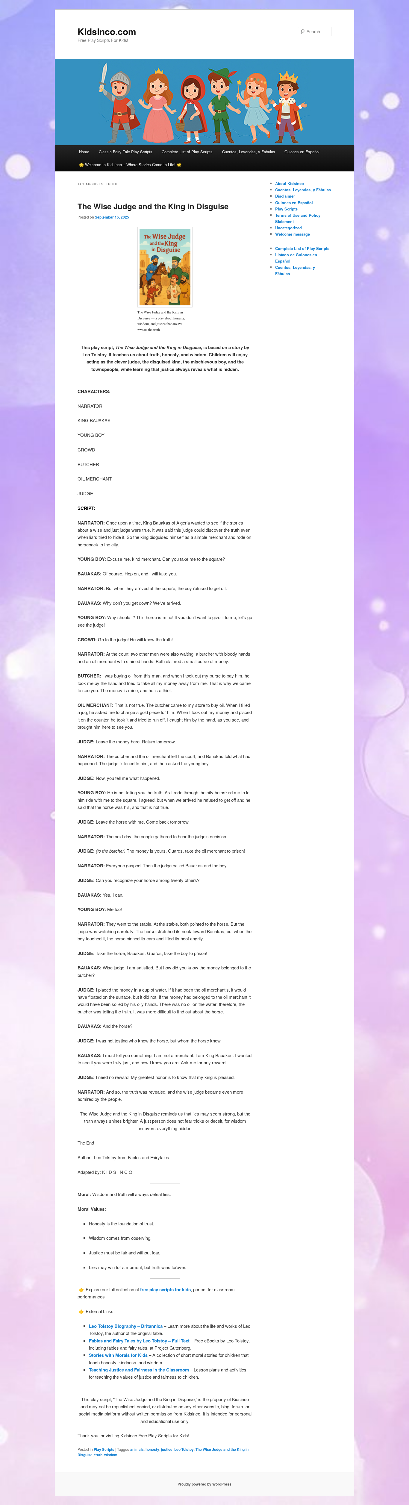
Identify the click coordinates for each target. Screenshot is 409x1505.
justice (166, 1449)
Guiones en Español (301, 151)
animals (137, 1449)
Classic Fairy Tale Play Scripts (125, 151)
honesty (152, 1449)
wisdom (110, 1454)
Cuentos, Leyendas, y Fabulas (248, 151)
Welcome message (292, 234)
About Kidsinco (289, 183)
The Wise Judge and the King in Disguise (153, 206)
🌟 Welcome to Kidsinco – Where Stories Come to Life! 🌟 (130, 164)
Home (84, 151)
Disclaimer (285, 196)
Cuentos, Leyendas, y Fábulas (303, 190)
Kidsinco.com (107, 31)
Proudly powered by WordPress (204, 1484)
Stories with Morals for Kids (118, 1355)
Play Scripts (104, 1449)
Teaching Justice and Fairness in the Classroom (139, 1369)
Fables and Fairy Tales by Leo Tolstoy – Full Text (140, 1340)
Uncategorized (288, 228)
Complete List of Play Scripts (187, 151)
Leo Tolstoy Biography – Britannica (126, 1326)
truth (98, 1454)
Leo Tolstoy (184, 1449)
